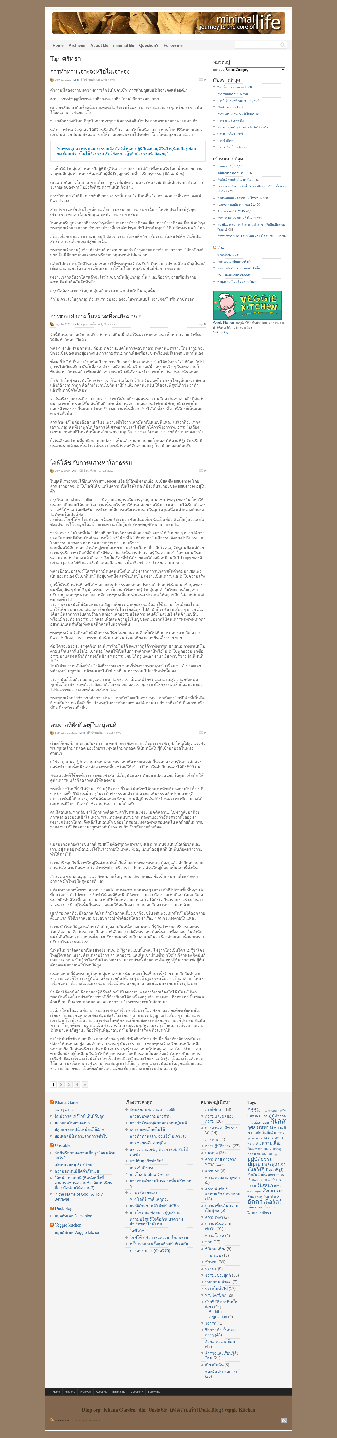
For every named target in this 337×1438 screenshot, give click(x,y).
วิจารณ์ (211, 1323)
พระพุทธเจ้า (275, 1164)
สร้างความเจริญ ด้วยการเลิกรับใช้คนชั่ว (242, 127)
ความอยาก (274, 1137)
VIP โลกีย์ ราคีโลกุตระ (149, 1199)
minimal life (123, 45)
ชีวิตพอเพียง (215, 1249)
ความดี (280, 1127)
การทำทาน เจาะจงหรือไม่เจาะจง (90, 71)
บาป (269, 1154)
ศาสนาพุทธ (254, 1191)
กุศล (251, 1127)
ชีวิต (208, 1242)
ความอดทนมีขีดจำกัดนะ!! (77, 1171)
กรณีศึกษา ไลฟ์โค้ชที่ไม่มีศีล (154, 1206)
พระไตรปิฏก (215, 1295)
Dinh (76, 79)
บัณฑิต (261, 1154)
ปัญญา (255, 1164)
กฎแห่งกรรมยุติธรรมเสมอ (233, 204)
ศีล (265, 1191)
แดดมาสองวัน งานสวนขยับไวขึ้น (238, 268)
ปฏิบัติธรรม (260, 1159)
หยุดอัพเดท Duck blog (73, 1216)
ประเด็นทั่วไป (216, 1289)
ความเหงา (214, 1217)
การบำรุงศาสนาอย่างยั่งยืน (234, 218)
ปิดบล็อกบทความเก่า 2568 (234, 87)
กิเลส (278, 1121)
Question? (149, 45)
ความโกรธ (214, 1235)
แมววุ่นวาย (64, 1109)
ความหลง (257, 1138)
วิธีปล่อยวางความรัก (230, 173)
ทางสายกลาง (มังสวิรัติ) (150, 1251)
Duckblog (63, 1208)
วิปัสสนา (265, 1185)
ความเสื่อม (271, 1143)
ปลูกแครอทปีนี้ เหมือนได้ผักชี (79, 1129)
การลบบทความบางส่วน (232, 94)
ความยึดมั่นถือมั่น (261, 1132)
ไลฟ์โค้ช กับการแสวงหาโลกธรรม (91, 462)
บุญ (275, 1154)
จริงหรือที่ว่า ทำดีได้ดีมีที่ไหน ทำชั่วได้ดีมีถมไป (247, 236)
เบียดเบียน (255, 1207)
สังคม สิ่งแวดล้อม (220, 1341)
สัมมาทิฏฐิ (255, 1196)
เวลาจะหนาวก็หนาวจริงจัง (234, 262)
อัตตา (254, 1201)
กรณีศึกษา (214, 1109)
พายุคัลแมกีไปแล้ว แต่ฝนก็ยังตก (237, 281)
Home (58, 45)
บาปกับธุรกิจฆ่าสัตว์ (230, 134)
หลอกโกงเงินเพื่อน (228, 255)
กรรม (254, 1110)
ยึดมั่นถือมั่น (257, 1175)
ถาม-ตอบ (223, 166)
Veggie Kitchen (223, 322)
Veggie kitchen (68, 1225)
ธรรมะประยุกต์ (218, 1275)
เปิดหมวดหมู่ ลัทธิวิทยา (74, 1164)
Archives (77, 45)
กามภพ (272, 1110)
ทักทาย (211, 1262)
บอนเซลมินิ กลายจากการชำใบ (81, 1136)
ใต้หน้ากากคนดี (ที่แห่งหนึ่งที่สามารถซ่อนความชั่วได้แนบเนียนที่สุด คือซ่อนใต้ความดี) (83, 1183)
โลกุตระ (252, 1212)
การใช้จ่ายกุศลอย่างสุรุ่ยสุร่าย (155, 1212)
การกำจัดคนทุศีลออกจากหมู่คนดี (238, 100)
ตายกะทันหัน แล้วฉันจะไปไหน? (237, 198)
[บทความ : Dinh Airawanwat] (52, 1420)
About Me (99, 45)
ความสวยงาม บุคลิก (222, 1177)
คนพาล (211, 1153)
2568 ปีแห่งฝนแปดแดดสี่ (233, 275)
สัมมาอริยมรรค (272, 1196)
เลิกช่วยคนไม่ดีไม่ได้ (230, 107)
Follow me (173, 45)
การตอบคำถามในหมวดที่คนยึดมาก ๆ (95, 316)
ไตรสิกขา (264, 1212)
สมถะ (276, 1191)
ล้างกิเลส (265, 1180)
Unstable (62, 1145)
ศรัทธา (278, 1185)
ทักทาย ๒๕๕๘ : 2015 (231, 211)
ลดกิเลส (273, 1175)
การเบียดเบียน (258, 1122)
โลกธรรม (270, 1207)
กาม (264, 1110)
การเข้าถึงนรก (226, 140)
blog (225, 332)
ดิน (221, 247)
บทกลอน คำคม (218, 1282)
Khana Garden (68, 1102)
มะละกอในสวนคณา (72, 1123)
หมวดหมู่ (219, 70)
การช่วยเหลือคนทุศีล (230, 120)
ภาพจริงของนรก (144, 1192)
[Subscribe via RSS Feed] (284, 1420)
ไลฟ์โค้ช (137, 1231)
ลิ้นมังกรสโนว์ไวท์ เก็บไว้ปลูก (79, 1116)
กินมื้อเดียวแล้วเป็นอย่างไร (234, 180)
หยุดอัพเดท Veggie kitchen (77, 1232)
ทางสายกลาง (263, 1148)
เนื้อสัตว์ (272, 1202)
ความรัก (212, 1171)
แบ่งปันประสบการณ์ (222, 1371)
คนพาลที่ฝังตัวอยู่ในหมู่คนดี (83, 725)
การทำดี (212, 1139)
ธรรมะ (211, 1269)
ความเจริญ (254, 1143)
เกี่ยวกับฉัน (214, 1365)
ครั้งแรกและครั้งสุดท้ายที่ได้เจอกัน (159, 1244)
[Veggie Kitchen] (247, 319)
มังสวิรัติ (256, 1169)
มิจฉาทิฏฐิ (274, 1170)
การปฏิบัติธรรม (218, 1146)
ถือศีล (250, 1148)
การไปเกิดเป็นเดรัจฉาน (232, 147)
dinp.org (70, 1391)
